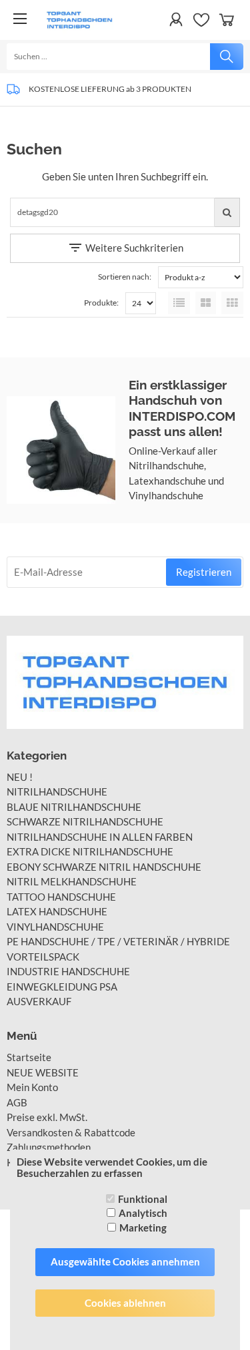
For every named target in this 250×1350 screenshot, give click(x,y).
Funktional (142, 1199)
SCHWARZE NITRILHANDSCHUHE (85, 821)
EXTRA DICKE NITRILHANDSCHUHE (90, 851)
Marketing (143, 1228)
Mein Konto (32, 1087)
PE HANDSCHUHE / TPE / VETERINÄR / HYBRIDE (118, 941)
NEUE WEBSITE (43, 1072)
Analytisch (143, 1213)
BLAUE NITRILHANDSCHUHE (74, 807)
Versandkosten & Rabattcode (71, 1132)
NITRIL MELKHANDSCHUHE (72, 881)
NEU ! (20, 777)
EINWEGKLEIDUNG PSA (62, 987)
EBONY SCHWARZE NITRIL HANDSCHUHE (104, 867)
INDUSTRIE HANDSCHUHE (68, 971)
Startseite (29, 1057)
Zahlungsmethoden (49, 1147)
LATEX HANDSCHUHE (57, 911)
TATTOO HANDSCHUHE (61, 897)
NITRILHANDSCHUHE (57, 791)
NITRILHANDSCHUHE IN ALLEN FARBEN (100, 837)
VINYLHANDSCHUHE (55, 927)
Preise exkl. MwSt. (47, 1117)
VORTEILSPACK (43, 957)
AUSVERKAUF (39, 1001)
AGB (17, 1102)
